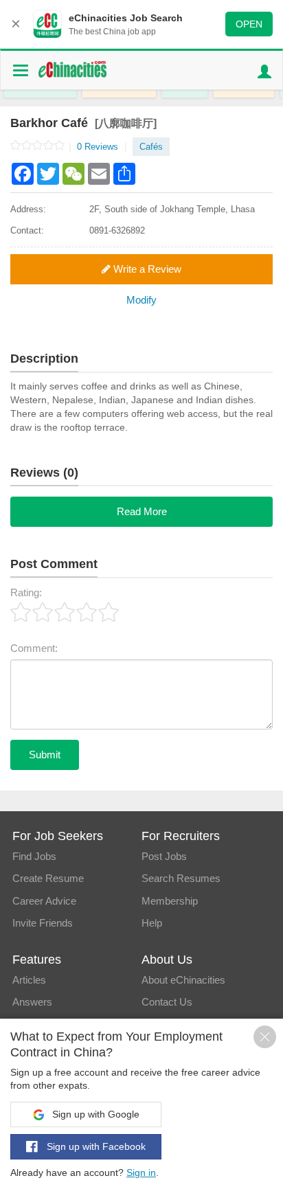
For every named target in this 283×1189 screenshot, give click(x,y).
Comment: (34, 648)
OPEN (249, 24)
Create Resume (48, 878)
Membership (170, 901)
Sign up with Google (94, 1114)
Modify (141, 300)
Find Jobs (34, 856)
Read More (142, 511)
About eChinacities (183, 980)
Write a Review (146, 269)
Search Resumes (181, 878)
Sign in (141, 1172)
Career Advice (44, 901)
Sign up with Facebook (95, 1146)
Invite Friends (42, 923)
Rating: (26, 592)
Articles (29, 980)
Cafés (151, 146)
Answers (32, 1002)
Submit (44, 754)
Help (152, 923)
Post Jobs (164, 856)
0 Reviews (101, 146)
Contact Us (167, 1002)
